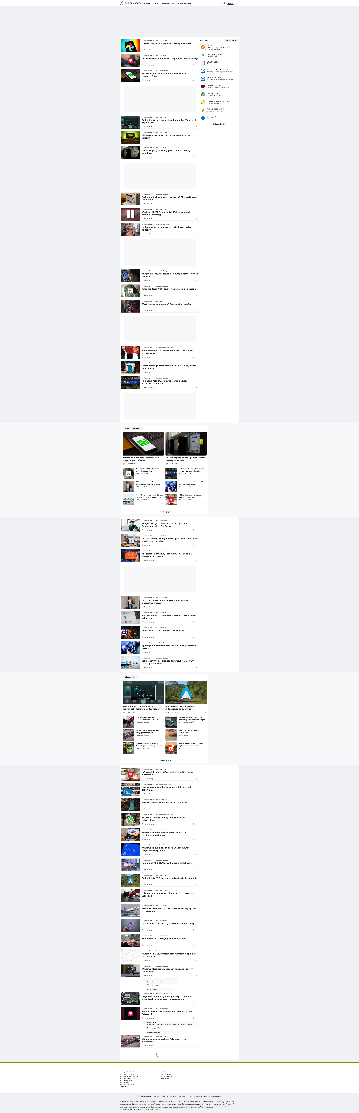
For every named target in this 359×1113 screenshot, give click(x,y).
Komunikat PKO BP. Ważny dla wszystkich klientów (168, 862)
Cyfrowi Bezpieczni (184, 3)
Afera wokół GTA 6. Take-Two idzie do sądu (163, 630)
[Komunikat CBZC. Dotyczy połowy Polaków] (130, 940)
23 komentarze (148, 945)
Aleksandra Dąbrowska (162, 224)
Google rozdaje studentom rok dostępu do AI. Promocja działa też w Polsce (165, 524)
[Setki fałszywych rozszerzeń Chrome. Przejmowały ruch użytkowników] (128, 499)
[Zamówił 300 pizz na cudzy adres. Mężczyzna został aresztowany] (130, 352)
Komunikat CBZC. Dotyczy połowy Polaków (164, 938)
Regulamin (164, 1096)
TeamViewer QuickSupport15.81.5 (219, 70)
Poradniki (163, 1072)
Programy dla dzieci (125, 1082)
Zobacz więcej (164, 512)
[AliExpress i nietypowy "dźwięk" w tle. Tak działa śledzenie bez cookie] (130, 555)
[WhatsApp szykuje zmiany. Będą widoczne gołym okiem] (130, 819)
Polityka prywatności (195, 1096)
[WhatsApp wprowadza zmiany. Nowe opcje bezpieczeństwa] (130, 75)
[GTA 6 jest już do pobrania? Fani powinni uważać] (130, 306)
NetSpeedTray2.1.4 (214, 54)
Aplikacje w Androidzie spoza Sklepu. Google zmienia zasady (192, 483)
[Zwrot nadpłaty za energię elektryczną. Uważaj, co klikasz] (130, 152)
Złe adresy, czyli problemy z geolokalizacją (189, 731)
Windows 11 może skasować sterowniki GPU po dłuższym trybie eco (164, 834)
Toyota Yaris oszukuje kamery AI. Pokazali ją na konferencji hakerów (149, 745)
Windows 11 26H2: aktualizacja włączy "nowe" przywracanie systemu (165, 849)
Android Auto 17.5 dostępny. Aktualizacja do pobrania (180, 707)
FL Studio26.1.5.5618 (214, 109)
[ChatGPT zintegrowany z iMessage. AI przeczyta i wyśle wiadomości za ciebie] (130, 540)
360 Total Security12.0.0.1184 (217, 101)
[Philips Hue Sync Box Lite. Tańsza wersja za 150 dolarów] (130, 137)
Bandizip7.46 (212, 117)
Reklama (173, 1096)
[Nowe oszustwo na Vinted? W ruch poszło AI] (130, 804)
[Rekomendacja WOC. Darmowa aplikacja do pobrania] (130, 290)
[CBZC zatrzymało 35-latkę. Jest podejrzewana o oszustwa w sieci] (128, 486)
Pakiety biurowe (212, 64)
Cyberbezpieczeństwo (166, 1076)
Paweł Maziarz (159, 301)
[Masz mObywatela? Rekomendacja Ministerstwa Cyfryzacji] (130, 1013)
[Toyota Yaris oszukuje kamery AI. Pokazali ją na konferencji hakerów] (128, 748)
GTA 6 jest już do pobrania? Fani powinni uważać (166, 304)
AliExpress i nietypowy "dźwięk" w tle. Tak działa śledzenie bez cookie (167, 555)
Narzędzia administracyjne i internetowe (220, 72)
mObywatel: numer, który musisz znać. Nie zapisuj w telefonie (191, 496)
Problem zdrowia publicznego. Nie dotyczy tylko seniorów (167, 228)
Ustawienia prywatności (212, 1096)
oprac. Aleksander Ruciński (187, 722)
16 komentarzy (148, 779)
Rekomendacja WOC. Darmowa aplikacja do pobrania (169, 288)
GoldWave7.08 (212, 93)
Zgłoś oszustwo (168, 3)
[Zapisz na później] (193, 50)
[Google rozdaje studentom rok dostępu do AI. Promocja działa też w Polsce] (130, 525)
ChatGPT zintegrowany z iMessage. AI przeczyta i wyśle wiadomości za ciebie (170, 540)
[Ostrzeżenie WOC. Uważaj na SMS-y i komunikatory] (130, 925)
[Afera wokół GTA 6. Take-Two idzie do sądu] (130, 632)
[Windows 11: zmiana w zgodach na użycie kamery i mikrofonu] (130, 970)
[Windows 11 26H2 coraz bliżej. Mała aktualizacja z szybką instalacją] (130, 214)
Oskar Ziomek (159, 951)
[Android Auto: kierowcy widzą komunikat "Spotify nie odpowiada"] (130, 122)
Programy (148, 3)
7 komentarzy (148, 372)
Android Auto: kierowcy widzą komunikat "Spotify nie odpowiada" (169, 121)
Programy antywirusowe (214, 49)
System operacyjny (165, 1078)
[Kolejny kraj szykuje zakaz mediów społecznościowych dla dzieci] (130, 275)
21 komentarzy (148, 203)
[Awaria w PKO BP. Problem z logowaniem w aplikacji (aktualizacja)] (130, 955)
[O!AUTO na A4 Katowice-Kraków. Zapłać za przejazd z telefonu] (171, 748)
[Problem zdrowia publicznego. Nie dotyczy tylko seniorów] (130, 229)
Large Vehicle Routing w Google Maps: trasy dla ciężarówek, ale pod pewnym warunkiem (192, 718)
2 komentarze (148, 295)
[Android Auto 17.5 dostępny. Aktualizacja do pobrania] (186, 692)
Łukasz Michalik (183, 735)
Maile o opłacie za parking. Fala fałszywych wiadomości (147, 731)
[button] (236, 3)
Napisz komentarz (149, 65)
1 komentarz (148, 80)
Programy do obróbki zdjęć (127, 1072)
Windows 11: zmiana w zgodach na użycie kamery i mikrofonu (167, 970)
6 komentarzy (148, 607)
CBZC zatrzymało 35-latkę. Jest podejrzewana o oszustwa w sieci (148, 483)
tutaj (157, 1109)
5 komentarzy (148, 839)
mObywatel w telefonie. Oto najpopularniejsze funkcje (170, 58)
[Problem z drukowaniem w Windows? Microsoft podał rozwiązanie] (130, 199)
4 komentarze (148, 219)
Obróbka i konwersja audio (215, 95)
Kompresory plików (213, 119)
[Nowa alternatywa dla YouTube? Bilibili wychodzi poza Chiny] (130, 789)
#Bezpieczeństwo (132, 428)
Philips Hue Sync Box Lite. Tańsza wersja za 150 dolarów (166, 136)
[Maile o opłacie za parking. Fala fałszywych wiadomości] (128, 735)
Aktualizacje (230, 40)
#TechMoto (129, 677)
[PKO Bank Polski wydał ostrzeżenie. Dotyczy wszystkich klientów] (130, 382)
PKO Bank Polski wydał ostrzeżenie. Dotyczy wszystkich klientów (164, 382)
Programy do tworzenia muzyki (128, 1074)
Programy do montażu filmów (127, 1078)
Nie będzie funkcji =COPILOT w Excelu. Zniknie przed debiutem (169, 616)
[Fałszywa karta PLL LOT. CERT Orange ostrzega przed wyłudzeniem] (130, 910)
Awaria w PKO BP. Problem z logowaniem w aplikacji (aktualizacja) (169, 955)
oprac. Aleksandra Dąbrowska (164, 348)
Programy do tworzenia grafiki (127, 1084)
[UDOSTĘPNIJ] (197, 50)
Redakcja (156, 1096)
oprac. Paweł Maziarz (161, 520)
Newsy (157, 3)
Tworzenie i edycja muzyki (215, 111)
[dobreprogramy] (134, 3)
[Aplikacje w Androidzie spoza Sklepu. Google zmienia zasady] (171, 486)
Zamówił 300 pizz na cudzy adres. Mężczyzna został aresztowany (168, 351)
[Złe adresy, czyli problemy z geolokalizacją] (171, 735)
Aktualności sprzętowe (166, 1074)
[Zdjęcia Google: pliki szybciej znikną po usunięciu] (130, 45)
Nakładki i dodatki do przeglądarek (218, 87)
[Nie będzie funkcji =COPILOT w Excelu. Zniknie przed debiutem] (130, 617)
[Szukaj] (213, 3)
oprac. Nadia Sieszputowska (163, 271)
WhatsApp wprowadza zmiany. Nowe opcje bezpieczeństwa (164, 74)
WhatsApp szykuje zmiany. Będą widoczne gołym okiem (163, 818)
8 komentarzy (148, 975)
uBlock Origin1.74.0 (214, 85)
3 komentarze (148, 50)
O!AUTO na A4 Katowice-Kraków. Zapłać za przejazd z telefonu (191, 745)
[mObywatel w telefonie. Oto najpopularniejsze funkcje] (130, 60)
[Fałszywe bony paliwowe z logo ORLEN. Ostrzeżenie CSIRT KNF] (128, 722)
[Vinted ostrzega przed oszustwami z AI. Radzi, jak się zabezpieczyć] (130, 367)
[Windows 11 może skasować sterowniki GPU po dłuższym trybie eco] (130, 834)
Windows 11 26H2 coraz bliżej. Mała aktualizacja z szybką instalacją (166, 213)
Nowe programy (124, 1086)
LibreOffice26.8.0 (213, 62)
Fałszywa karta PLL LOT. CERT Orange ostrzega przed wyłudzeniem (169, 909)
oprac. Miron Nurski (161, 536)
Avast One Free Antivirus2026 (218, 47)
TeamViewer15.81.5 (214, 78)
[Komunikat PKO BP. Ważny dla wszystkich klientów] (130, 865)
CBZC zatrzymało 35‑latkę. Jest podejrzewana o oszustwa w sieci (165, 601)
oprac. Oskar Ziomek (161, 40)
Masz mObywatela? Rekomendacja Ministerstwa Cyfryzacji (167, 1012)
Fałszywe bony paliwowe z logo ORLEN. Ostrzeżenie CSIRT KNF (147, 718)
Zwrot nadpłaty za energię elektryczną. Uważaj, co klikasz (166, 151)
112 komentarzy (149, 1018)
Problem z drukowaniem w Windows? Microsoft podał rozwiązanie (169, 198)
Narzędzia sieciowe (213, 56)
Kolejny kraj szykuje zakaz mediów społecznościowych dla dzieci (170, 275)
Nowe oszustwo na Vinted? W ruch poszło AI (164, 802)
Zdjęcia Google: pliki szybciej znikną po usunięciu (167, 43)
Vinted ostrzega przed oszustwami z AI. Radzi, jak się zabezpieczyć (169, 367)
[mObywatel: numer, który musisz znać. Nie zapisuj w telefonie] (171, 499)
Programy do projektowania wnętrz (129, 1076)
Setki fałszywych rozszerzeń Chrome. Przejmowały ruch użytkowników (149, 496)
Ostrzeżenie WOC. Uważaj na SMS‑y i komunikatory (168, 923)
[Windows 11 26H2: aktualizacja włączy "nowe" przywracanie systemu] (130, 849)
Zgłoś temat (182, 1096)
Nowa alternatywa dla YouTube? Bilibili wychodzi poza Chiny (167, 788)
